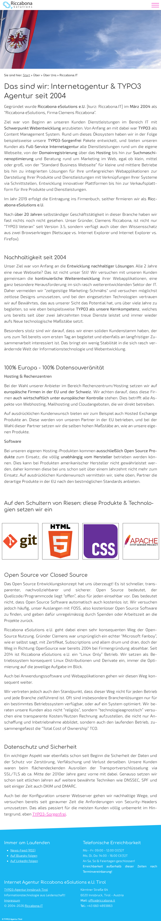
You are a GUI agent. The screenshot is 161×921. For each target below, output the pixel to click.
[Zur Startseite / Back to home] (18, 11)
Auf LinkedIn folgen (24, 861)
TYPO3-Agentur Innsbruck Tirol (26, 889)
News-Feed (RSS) (23, 850)
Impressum (12, 900)
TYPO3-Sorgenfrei (49, 813)
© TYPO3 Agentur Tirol (12, 919)
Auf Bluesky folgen (23, 855)
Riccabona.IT (34, 905)
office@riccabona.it (101, 900)
